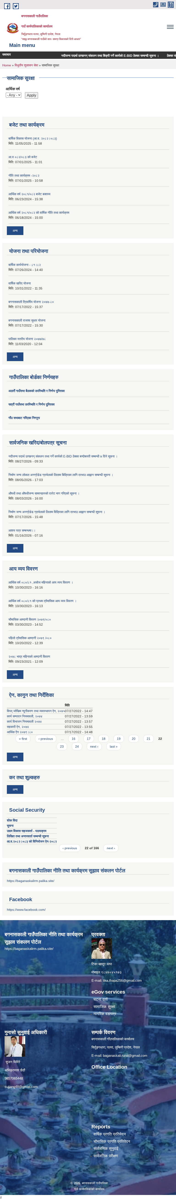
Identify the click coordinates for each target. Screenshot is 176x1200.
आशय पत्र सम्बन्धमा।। (22, 530)
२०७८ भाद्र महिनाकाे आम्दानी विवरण (29, 656)
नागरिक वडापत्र (105, 1014)
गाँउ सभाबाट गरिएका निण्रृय (24, 418)
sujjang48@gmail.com (21, 1087)
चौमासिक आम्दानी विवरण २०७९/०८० (29, 619)
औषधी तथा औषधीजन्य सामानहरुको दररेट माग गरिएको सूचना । (44, 493)
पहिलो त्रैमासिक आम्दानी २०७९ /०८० (30, 638)
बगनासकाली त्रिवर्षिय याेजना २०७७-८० (31, 302)
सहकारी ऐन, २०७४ (18, 727)
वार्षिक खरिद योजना (19, 283)
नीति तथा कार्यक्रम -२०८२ (23, 175)
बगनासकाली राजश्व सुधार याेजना (26, 320)
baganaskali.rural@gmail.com (125, 1055)
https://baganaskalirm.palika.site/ (30, 881)
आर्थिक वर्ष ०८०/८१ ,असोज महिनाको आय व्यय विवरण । (40, 582)
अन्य (15, 230)
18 (103, 739)
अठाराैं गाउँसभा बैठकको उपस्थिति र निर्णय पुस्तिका (36, 391)
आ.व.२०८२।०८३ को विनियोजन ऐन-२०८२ (32, 841)
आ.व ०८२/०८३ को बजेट (22, 157)
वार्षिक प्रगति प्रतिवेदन (110, 1134)
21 (148, 739)
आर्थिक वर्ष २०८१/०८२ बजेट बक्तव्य (29, 194)
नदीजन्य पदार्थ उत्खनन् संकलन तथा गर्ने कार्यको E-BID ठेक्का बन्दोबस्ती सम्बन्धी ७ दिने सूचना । (63, 456)
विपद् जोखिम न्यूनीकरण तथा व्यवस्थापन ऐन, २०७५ (36, 711)
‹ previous (45, 739)
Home (6, 65)
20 (133, 739)
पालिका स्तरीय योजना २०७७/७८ (27, 339)
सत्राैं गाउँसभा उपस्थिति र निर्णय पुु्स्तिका (31, 404)
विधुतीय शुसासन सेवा (26, 65)
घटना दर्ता (101, 999)
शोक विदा (12, 820)
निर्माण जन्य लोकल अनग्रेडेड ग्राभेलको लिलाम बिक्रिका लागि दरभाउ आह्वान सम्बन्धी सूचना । (60, 475)
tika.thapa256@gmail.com (122, 980)
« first (23, 739)
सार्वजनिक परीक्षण (106, 1156)
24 (77, 746)
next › (94, 746)
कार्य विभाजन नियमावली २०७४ (24, 721)
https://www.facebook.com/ (26, 909)
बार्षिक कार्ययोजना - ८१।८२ (24, 265)
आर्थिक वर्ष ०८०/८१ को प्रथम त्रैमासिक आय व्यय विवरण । (42, 601)
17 (89, 739)
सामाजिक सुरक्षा (104, 1007)
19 (119, 739)
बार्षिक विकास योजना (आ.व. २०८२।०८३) (32, 138)
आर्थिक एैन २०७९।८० (20, 732)
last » (114, 746)
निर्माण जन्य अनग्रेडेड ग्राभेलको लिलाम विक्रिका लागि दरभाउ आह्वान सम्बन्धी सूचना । (56, 512)
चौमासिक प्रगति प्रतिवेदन (112, 1141)
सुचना (10, 825)
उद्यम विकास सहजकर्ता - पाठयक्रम (26, 831)
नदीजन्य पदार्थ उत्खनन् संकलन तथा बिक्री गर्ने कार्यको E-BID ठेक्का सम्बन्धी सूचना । (97, 55)
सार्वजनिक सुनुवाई (106, 1148)
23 (62, 746)
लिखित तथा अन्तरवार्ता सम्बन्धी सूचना (28, 836)
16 (73, 739)
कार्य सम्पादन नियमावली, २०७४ (24, 716)
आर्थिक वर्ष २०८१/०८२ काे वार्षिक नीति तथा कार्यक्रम (38, 212)
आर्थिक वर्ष (13, 89)
